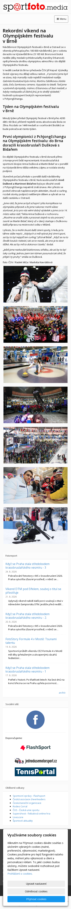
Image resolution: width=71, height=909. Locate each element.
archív (62, 692)
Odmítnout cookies (36, 891)
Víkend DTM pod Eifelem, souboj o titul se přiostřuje (33, 591)
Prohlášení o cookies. (20, 873)
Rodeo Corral (20, 806)
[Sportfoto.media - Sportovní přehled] (35, 7)
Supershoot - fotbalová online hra (31, 813)
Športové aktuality (23, 820)
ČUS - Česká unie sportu (26, 810)
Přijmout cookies (36, 899)
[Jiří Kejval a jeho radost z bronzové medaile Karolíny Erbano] (35, 284)
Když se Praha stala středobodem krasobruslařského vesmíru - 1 (27, 669)
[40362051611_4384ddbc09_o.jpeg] (35, 324)
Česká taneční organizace (27, 803)
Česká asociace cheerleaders (29, 799)
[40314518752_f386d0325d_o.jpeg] (35, 364)
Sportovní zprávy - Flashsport (29, 795)
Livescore (18, 817)
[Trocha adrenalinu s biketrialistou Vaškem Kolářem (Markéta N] (35, 405)
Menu (62, 18)
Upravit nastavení (36, 883)
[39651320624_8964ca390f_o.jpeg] (35, 485)
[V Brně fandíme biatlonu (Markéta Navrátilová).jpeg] (35, 445)
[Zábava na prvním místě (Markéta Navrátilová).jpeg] (35, 525)
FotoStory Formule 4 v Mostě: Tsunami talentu (31, 641)
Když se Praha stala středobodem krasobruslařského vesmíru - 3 (27, 566)
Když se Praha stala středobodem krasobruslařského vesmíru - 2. (27, 616)
